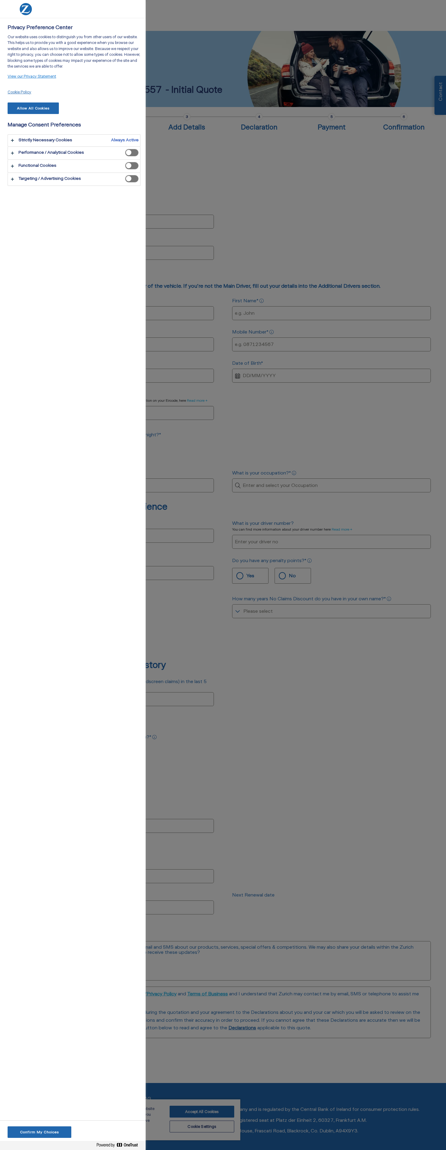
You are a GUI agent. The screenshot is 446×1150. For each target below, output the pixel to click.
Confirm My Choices (39, 1132)
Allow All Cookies (33, 108)
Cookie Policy (19, 92)
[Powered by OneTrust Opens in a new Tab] (119, 1145)
